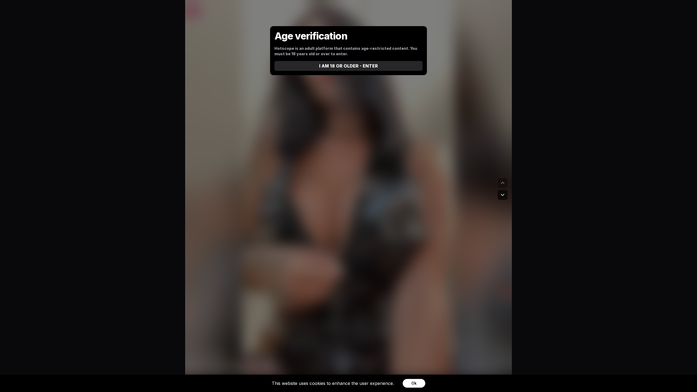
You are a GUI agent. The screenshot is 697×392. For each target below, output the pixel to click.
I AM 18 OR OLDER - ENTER (348, 66)
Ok (414, 383)
